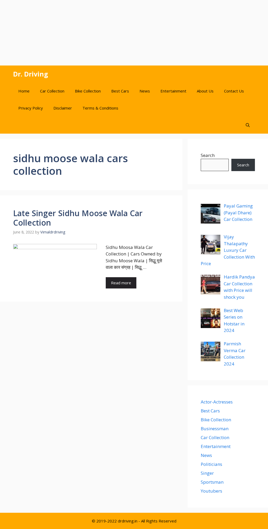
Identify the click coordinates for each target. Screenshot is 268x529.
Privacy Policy (30, 108)
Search (208, 155)
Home (24, 91)
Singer (207, 473)
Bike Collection (88, 91)
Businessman (214, 429)
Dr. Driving (30, 73)
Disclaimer (62, 108)
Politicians (211, 464)
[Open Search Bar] (248, 125)
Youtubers (211, 491)
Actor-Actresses (217, 402)
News (144, 91)
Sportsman (212, 482)
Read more (121, 282)
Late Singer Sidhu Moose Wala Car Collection (78, 218)
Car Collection (52, 91)
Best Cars (120, 91)
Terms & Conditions (100, 108)
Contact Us (234, 91)
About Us (205, 91)
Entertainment (173, 91)
